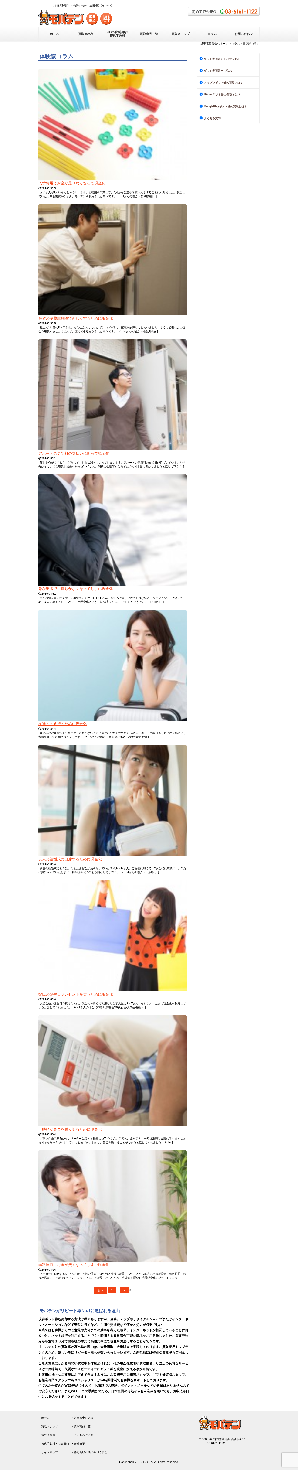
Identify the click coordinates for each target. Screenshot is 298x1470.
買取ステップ (181, 34)
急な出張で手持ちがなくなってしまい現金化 (75, 589)
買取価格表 (85, 34)
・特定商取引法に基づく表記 (89, 1452)
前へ (100, 1290)
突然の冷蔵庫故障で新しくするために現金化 (75, 318)
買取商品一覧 (149, 34)
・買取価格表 (46, 1435)
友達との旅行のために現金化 (62, 724)
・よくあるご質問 (82, 1435)
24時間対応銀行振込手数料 (117, 34)
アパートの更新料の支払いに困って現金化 (73, 453)
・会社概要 (78, 1443)
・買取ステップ (48, 1426)
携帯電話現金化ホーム (214, 43)
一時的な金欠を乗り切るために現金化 (70, 1129)
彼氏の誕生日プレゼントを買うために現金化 (75, 994)
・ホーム (44, 1417)
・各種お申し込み (82, 1417)
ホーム (54, 34)
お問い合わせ (244, 34)
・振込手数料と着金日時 (53, 1443)
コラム (212, 34)
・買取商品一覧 (81, 1426)
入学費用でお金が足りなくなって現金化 (71, 183)
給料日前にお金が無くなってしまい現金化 (73, 1265)
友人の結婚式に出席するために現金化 (70, 859)
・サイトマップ (48, 1452)
